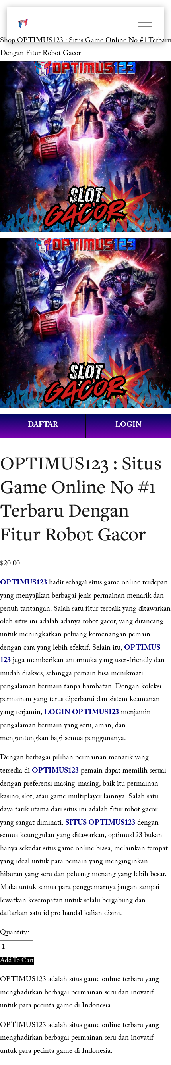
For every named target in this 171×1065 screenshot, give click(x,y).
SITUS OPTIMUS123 (100, 823)
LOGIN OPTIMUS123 (81, 713)
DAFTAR (43, 425)
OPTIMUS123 (23, 583)
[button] (17, 961)
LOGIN (128, 425)
